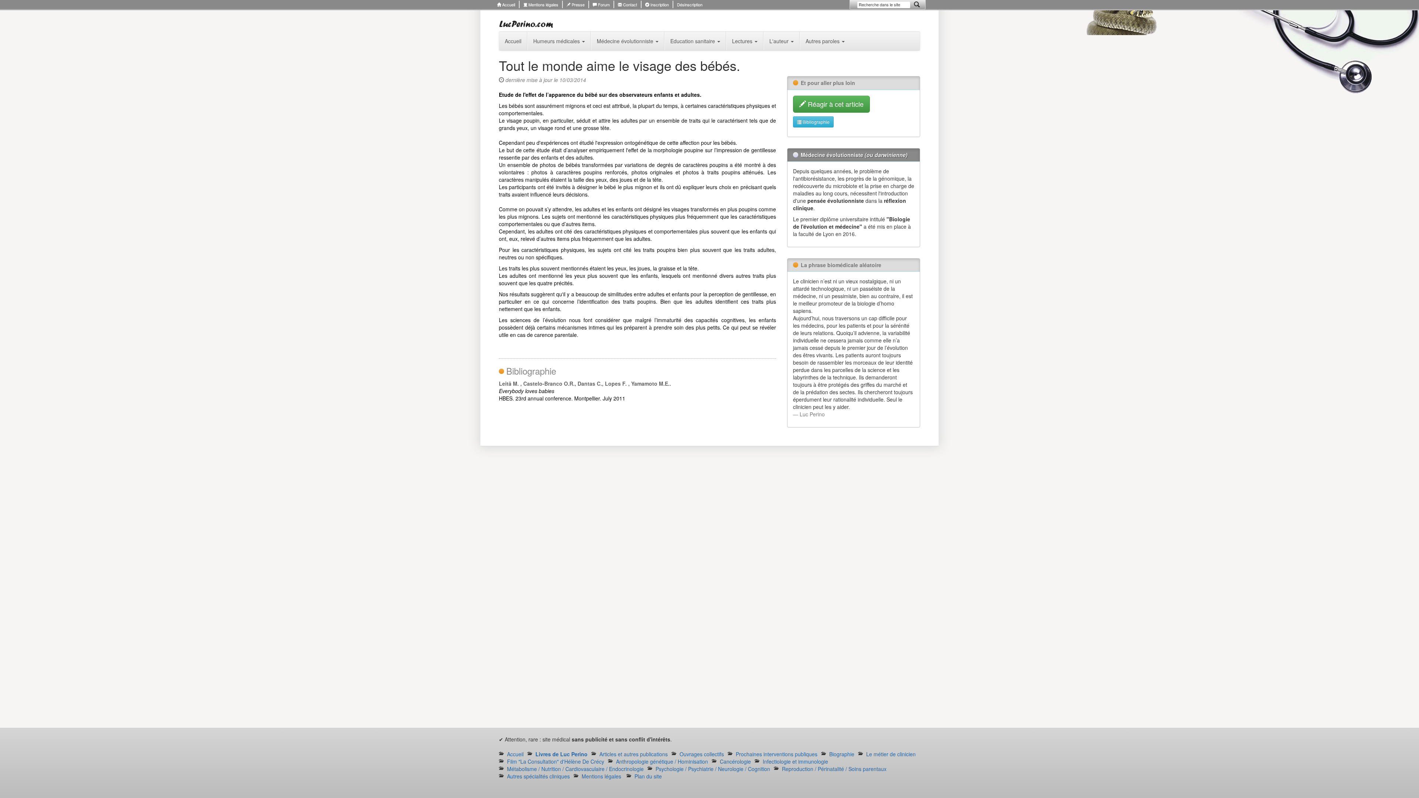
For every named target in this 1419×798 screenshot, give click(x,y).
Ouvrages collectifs (702, 754)
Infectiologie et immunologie (795, 761)
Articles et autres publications (633, 754)
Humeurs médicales (557, 41)
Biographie (841, 754)
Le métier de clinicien (891, 754)
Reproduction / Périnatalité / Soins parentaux (834, 769)
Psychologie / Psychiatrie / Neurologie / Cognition (713, 769)
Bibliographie (816, 122)
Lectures (743, 41)
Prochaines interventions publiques (776, 754)
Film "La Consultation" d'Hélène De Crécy (555, 761)
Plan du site (648, 776)
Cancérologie (735, 761)
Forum (603, 4)
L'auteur (779, 41)
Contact (629, 4)
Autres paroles (823, 41)
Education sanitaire (693, 41)
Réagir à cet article (835, 104)
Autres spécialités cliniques (538, 776)
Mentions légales (542, 4)
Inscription (659, 4)
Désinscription (689, 4)
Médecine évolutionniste (626, 41)
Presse (578, 4)
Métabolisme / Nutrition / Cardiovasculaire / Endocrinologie (575, 769)
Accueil (508, 4)
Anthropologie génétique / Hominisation (662, 761)
